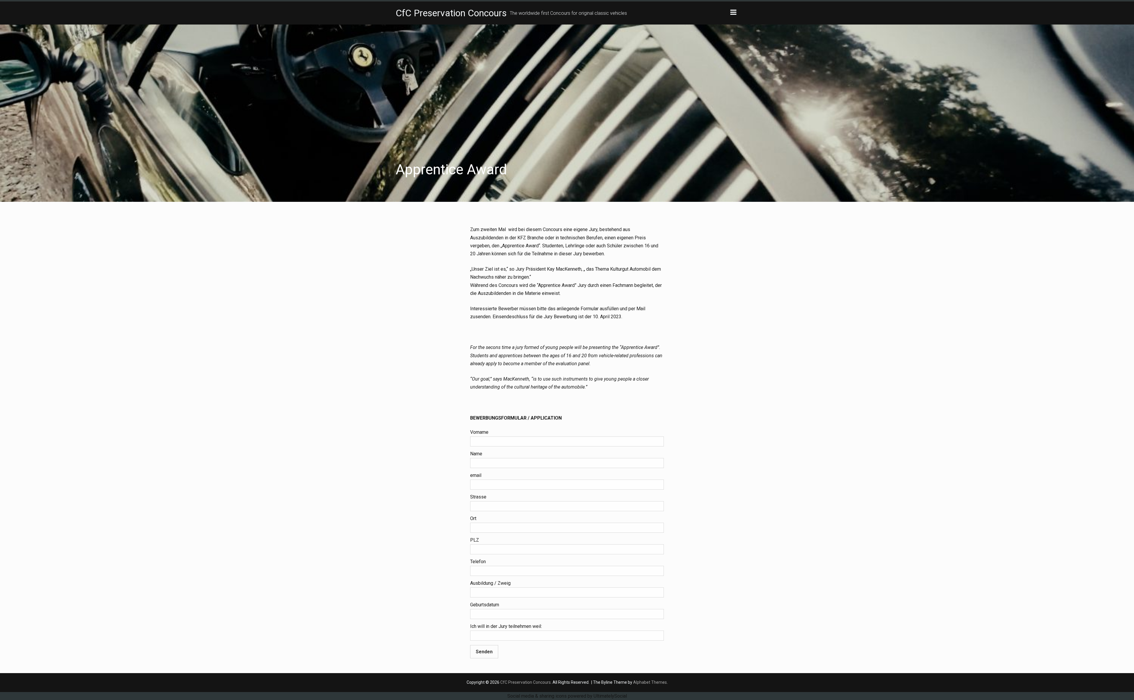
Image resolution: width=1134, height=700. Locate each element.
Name (476, 454)
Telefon (478, 561)
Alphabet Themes (650, 682)
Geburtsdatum (484, 605)
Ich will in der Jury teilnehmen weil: (506, 626)
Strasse (478, 497)
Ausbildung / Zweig (490, 583)
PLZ (474, 540)
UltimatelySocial (610, 696)
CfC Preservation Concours (451, 13)
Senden (484, 651)
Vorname (479, 432)
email (475, 475)
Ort (473, 518)
